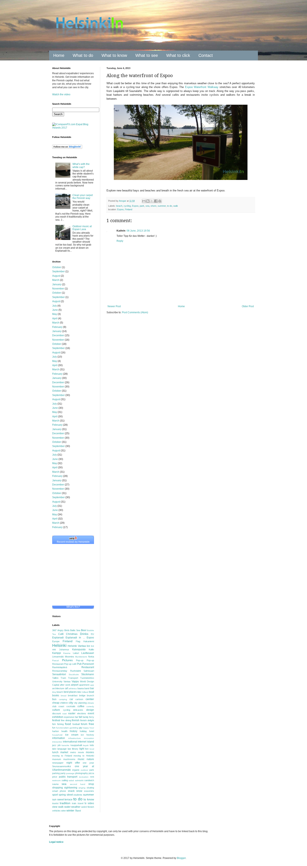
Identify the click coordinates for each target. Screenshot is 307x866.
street (70, 794)
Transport (73, 678)
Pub (79, 663)
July (54, 305)
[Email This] (144, 201)
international (70, 741)
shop (91, 784)
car (71, 699)
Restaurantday (59, 671)
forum (84, 724)
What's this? (73, 606)
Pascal (55, 660)
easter (71, 713)
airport (74, 684)
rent (92, 777)
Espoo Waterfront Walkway (201, 87)
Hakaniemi (88, 641)
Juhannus (64, 649)
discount (56, 713)
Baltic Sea (75, 630)
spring (62, 794)
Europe (56, 641)
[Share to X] (152, 201)
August (56, 275)
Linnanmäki (58, 656)
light (81, 748)
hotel (91, 731)
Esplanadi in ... (75, 637)
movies (90, 752)
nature (90, 759)
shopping (57, 787)
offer (77, 762)
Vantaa (66, 681)
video (91, 803)
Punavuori (88, 663)
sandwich (89, 780)
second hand (77, 784)
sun (54, 799)
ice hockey (87, 735)
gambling (74, 728)
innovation (89, 738)
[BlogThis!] (148, 201)
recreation (84, 777)
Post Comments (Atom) (135, 312)
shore (153, 206)
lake (54, 749)
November (58, 288)
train (74, 803)
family (86, 717)
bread (63, 695)
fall (80, 717)
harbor (55, 731)
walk (175, 206)
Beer (83, 630)
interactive (57, 742)
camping (63, 699)
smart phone (59, 791)
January (56, 284)
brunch (90, 695)
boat (91, 691)
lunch (55, 752)
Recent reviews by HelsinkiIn (73, 542)
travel (80, 803)
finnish (75, 720)
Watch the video (61, 94)
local (92, 749)
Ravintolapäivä (59, 667)
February (57, 327)
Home (58, 55)
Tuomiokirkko (87, 678)
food (68, 724)
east (64, 713)
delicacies (78, 710)
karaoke (65, 745)
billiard (85, 692)
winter (70, 810)
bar (92, 688)
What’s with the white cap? (81, 165)
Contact (205, 55)
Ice (88, 645)
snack (71, 791)
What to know (114, 55)
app (92, 685)
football (76, 724)
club (54, 706)
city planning (80, 703)
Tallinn (55, 678)
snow (79, 791)
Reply (120, 240)
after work (65, 685)
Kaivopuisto (79, 649)
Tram (63, 678)
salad (71, 780)
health (64, 731)
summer (162, 206)
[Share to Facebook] (156, 201)
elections (81, 713)
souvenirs (89, 791)
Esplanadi (58, 637)
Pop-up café (70, 664)
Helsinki (59, 645)
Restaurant (87, 667)
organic (76, 770)
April (54, 318)
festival (56, 720)
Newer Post (114, 306)
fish (54, 724)
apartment (84, 685)
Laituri (76, 653)
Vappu (75, 681)
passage (70, 773)
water (67, 806)
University (57, 681)
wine (63, 810)
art (66, 688)
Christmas (71, 634)
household (57, 735)
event (91, 713)
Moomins (69, 656)
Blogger (181, 858)
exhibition (57, 717)
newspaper (57, 763)
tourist (55, 803)
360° (54, 630)
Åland (78, 810)
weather (75, 806)
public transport (68, 776)
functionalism (62, 728)
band (86, 688)
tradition (65, 803)
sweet (60, 799)
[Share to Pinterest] (160, 201)
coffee (80, 706)
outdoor (84, 770)
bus (54, 699)
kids (92, 745)
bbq (54, 692)
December (58, 335)
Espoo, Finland (124, 209)
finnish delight (87, 720)
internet (82, 741)
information (58, 738)
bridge (82, 695)
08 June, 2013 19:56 (138, 230)
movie (81, 752)
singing (82, 788)
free (91, 724)
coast (61, 706)
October (56, 267)
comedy (90, 706)
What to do (83, 55)
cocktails (70, 706)
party (63, 773)
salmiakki (79, 780)
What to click (178, 55)
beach (119, 206)
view (54, 806)
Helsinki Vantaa (77, 645)
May (54, 314)
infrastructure (74, 738)
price (54, 777)
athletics (73, 688)
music (81, 759)
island (90, 741)
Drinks (84, 633)
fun (53, 727)
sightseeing (70, 787)
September (58, 271)
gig (80, 727)
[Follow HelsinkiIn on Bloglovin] (67, 147)
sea (147, 206)
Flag (78, 641)
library (75, 749)
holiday (83, 731)
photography (81, 773)
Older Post (248, 306)
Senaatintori (59, 674)
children (64, 703)
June (55, 309)
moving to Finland (62, 755)
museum (56, 759)
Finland (67, 641)
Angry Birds (63, 630)
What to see (146, 55)
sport (55, 794)
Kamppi (56, 653)
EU (92, 634)
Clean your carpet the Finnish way (82, 197)
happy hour (88, 728)
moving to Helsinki (84, 755)
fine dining (66, 720)
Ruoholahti (75, 671)
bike (79, 692)
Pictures (67, 660)
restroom (56, 780)
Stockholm (74, 674)
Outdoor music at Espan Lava (82, 228)
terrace (68, 799)
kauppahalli (76, 745)
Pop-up (79, 660)
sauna (55, 784)
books (55, 695)
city (71, 702)
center (90, 699)
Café (61, 634)
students (78, 794)
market (64, 752)
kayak (86, 745)
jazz (54, 745)
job (59, 745)
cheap (55, 702)
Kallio (91, 649)
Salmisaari (89, 671)
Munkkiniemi (81, 657)
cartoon (79, 699)
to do (169, 206)
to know (89, 799)
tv (85, 803)
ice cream (71, 734)
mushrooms (69, 759)
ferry (91, 717)
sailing (65, 780)
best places (70, 691)
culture (56, 709)
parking (56, 773)
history (73, 731)
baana (80, 688)
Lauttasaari (87, 653)
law (69, 749)
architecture (58, 688)
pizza (91, 773)
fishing (60, 724)
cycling (127, 206)
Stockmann (87, 674)
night (69, 762)
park (142, 206)
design (90, 709)
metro (73, 752)
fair (76, 717)
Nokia (91, 656)
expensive (69, 717)
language (62, 749)
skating (90, 787)
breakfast (72, 695)
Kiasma (66, 653)
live (87, 749)
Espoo (135, 206)
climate (90, 703)
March (55, 280)
